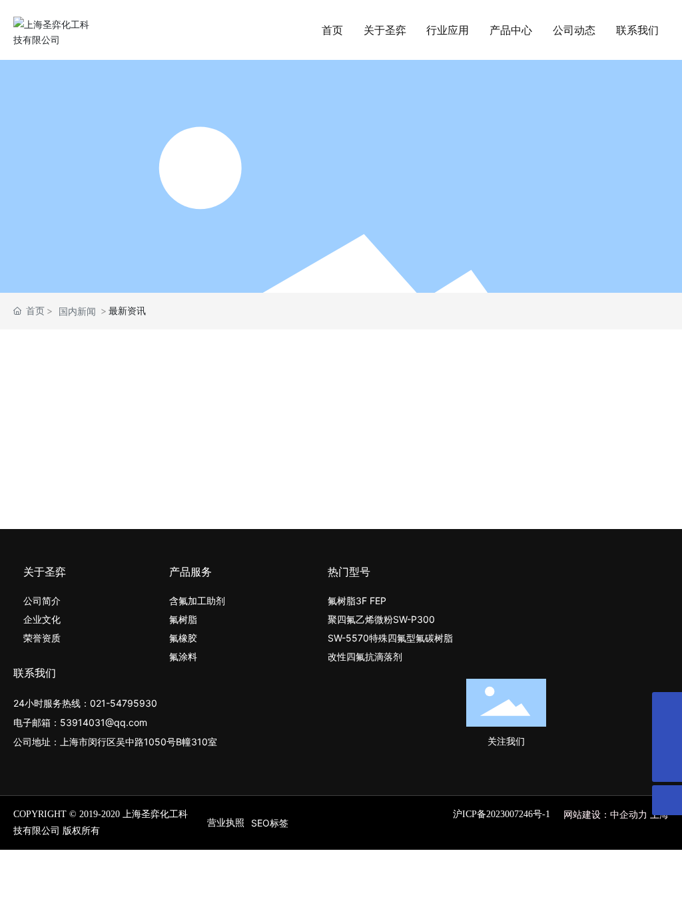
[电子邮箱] (667, 707)
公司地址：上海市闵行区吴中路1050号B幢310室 (115, 741)
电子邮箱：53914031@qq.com (80, 722)
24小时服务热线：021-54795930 (85, 703)
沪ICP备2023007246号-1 (501, 814)
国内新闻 (77, 311)
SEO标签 (269, 822)
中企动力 (628, 814)
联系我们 (34, 672)
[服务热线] (667, 737)
